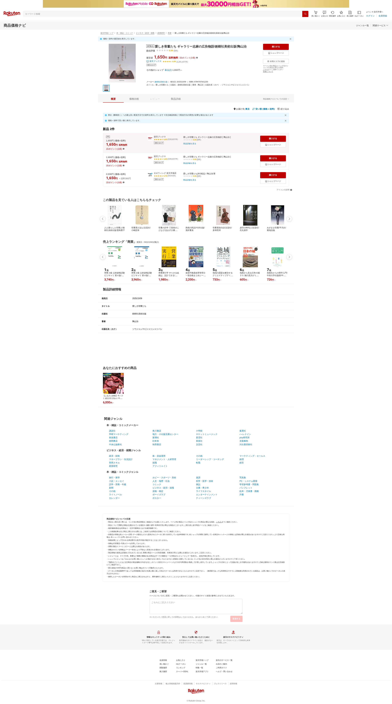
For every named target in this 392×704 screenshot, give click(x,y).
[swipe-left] (102, 218)
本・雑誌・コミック (124, 33)
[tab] (113, 99)
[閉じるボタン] (291, 38)
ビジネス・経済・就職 (145, 33)
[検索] (305, 14)
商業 (170, 33)
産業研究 (161, 33)
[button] (324, 14)
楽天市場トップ (106, 33)
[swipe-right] (289, 218)
